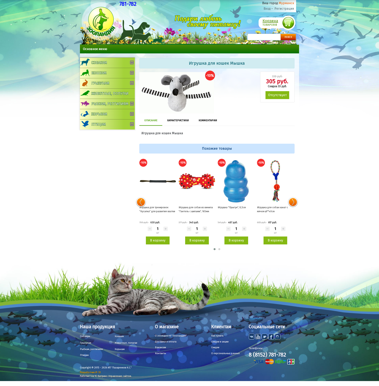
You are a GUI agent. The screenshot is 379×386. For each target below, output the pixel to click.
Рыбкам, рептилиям (109, 104)
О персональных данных (225, 353)
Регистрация (284, 8)
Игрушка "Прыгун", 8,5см (232, 207)
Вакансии (160, 347)
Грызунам (100, 83)
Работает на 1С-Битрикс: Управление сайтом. (106, 376)
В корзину (157, 240)
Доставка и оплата (165, 341)
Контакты (160, 353)
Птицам (98, 124)
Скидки (215, 347)
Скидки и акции (220, 341)
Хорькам (99, 114)
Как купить (217, 335)
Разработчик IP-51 (90, 372)
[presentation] (140, 202)
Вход (267, 8)
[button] (214, 249)
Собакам (99, 63)
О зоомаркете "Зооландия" (171, 335)
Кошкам (98, 73)
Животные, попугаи (110, 93)
